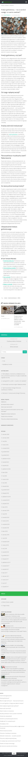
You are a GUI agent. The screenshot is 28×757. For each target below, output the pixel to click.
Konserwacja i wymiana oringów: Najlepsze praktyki (14, 384)
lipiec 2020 (4, 472)
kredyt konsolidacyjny (12, 298)
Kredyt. (2, 316)
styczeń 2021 (5, 465)
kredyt (5, 298)
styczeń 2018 (5, 552)
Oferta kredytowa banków (9, 268)
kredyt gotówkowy (13, 134)
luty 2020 (4, 483)
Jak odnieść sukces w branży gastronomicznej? (16, 657)
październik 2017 (6, 562)
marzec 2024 (5, 444)
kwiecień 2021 (5, 462)
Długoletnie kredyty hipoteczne (8, 414)
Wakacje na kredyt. (7, 284)
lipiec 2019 (4, 507)
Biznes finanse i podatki (7, 5)
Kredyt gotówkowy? (4, 698)
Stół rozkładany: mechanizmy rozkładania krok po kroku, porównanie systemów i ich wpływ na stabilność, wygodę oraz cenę (14, 375)
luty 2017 (4, 583)
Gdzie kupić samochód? (6, 407)
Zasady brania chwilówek (7, 416)
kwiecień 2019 (5, 517)
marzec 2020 (5, 479)
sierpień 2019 (5, 503)
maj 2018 (4, 538)
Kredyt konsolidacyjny (8, 261)
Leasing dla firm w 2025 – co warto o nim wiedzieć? (14, 381)
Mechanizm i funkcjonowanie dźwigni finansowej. (13, 393)
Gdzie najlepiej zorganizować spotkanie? (9, 706)
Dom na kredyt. (7, 277)
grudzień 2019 (5, 489)
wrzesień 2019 (5, 500)
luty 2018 (4, 548)
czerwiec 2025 (5, 438)
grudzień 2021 (5, 455)
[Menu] (26, 2)
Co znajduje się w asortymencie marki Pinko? (10, 741)
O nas (3, 361)
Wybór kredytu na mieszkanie (7, 711)
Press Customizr (20, 755)
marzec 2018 (5, 545)
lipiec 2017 (4, 572)
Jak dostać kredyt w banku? (7, 404)
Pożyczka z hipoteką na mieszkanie (8, 733)
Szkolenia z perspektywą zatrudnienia (8, 718)
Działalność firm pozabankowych (7, 721)
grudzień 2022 (5, 451)
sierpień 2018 (5, 527)
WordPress (10, 755)
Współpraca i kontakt (7, 364)
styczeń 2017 (5, 586)
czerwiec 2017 (5, 576)
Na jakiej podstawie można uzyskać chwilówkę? (11, 713)
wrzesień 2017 (5, 566)
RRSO (19, 298)
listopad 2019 (5, 493)
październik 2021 (6, 458)
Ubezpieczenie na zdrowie (11, 666)
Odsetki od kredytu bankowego (7, 743)
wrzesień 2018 (5, 524)
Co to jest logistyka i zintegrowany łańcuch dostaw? (12, 703)
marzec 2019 (5, 521)
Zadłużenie (3, 402)
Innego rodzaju (5, 605)
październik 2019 (6, 496)
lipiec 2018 (4, 531)
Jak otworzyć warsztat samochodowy (8, 746)
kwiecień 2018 (5, 541)
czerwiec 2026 (5, 434)
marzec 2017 (5, 579)
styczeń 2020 (5, 486)
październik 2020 (6, 469)
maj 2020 (4, 476)
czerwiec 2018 (5, 534)
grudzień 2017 (5, 555)
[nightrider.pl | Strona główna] (8, 2)
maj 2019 (4, 514)
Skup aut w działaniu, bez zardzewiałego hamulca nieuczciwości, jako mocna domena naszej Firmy (13, 647)
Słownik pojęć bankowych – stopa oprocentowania (11, 700)
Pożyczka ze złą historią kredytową (9, 419)
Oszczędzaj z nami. (9, 626)
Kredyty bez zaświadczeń (6, 716)
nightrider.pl (7, 15)
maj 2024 (4, 441)
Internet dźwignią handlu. (6, 695)
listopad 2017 (5, 559)
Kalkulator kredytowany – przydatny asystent (10, 736)
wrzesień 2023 (5, 448)
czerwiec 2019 (5, 510)
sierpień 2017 (5, 569)
